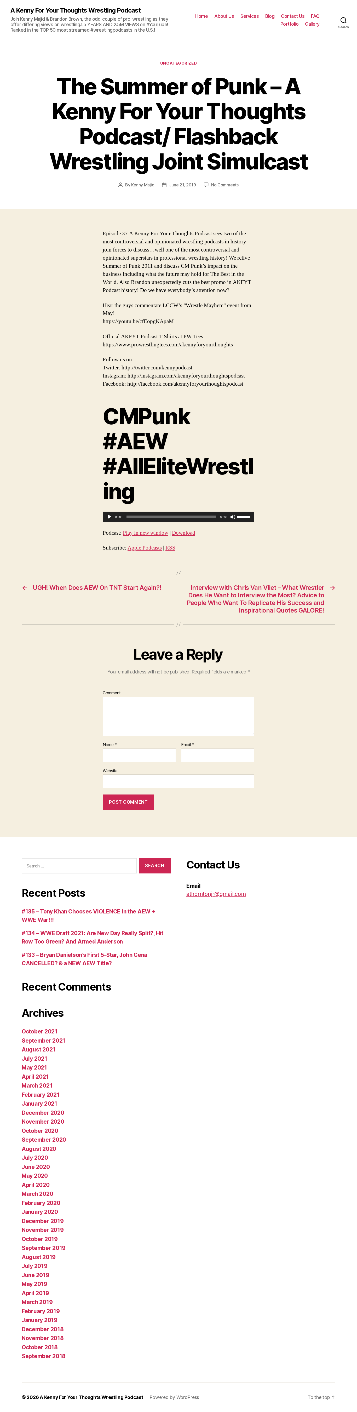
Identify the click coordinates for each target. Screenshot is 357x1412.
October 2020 (40, 1131)
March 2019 (37, 1302)
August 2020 (39, 1149)
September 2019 (44, 1248)
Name (110, 744)
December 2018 (43, 1329)
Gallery (312, 24)
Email (187, 744)
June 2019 (35, 1275)
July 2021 (34, 1058)
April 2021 (35, 1076)
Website (110, 770)
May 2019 (34, 1284)
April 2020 (35, 1185)
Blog (269, 16)
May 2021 (34, 1067)
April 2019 (35, 1293)
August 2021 (38, 1049)
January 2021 (39, 1103)
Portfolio (289, 24)
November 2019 (43, 1230)
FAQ (315, 16)
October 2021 (39, 1031)
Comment (112, 693)
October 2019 (40, 1239)
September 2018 (44, 1356)
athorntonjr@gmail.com (216, 894)
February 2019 (41, 1311)
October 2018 (40, 1347)
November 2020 (43, 1121)
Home (201, 16)
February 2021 (41, 1094)
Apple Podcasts (145, 547)
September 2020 (44, 1139)
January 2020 (40, 1212)
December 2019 (43, 1221)
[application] (178, 517)
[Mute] (232, 516)
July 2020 (35, 1157)
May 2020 (35, 1176)
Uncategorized (178, 63)
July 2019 (35, 1266)
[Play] (109, 516)
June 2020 (36, 1167)
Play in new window (145, 532)
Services (249, 16)
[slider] (244, 516)
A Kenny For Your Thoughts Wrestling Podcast (75, 10)
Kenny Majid (142, 184)
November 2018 (43, 1338)
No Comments (225, 184)
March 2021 (37, 1085)
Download (183, 532)
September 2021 (43, 1040)
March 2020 (37, 1194)
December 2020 (43, 1113)
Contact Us (292, 16)
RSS (170, 547)
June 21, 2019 (182, 184)
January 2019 (39, 1320)
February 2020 (41, 1203)
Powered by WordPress (174, 1397)
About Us (224, 16)
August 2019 (39, 1257)
